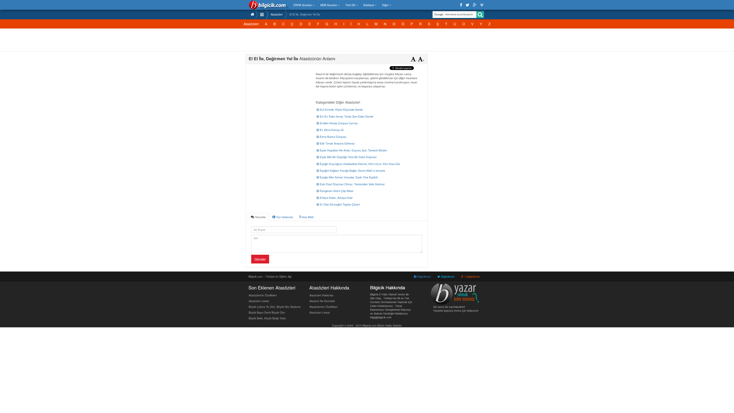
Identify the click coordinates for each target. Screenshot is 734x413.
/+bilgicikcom (472, 276)
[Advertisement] (367, 40)
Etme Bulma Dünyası (332, 137)
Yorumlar (260, 217)
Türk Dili (350, 5)
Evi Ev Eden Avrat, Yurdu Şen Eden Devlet (346, 116)
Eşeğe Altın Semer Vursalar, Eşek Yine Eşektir (348, 177)
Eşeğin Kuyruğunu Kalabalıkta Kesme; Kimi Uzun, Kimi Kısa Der (359, 164)
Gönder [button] (260, 259)
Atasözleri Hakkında (321, 295)
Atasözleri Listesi (259, 301)
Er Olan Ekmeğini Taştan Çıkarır (339, 204)
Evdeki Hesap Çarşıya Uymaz (338, 123)
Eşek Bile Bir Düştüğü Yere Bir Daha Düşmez (348, 157)
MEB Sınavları (329, 5)
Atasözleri (277, 14)
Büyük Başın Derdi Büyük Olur (267, 312)
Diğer (385, 5)
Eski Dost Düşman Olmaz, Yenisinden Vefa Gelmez (352, 184)
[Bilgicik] (270, 5)
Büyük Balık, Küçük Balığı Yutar (267, 318)
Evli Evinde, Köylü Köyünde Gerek (341, 109)
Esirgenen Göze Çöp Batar (336, 191)
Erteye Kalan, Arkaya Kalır (336, 198)
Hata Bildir (307, 217)
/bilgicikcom (423, 276)
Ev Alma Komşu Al (331, 130)
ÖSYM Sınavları (303, 5)
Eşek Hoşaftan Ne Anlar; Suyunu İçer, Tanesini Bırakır (353, 150)
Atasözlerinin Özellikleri (263, 295)
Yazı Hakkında (284, 217)
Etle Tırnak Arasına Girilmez (337, 143)
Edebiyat (369, 5)
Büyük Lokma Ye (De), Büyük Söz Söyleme (275, 307)
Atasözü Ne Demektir (322, 301)
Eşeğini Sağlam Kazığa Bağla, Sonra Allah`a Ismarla (352, 170)
